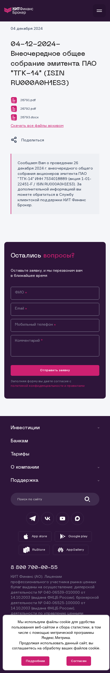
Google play (77, 536)
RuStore (38, 549)
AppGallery (75, 549)
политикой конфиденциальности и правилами (48, 386)
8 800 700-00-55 (34, 567)
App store (39, 536)
